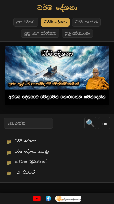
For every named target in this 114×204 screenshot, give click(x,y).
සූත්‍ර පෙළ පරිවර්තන (40, 33)
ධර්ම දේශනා (55, 22)
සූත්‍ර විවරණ (25, 22)
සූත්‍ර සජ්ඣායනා (77, 33)
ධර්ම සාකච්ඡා (86, 22)
